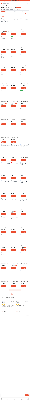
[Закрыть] (29, 0)
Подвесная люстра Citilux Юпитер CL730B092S (14, 281)
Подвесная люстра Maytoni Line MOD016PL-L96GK (14, 65)
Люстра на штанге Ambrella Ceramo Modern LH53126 (24, 101)
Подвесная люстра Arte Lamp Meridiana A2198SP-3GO (14, 120)
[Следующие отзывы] (28, 314)
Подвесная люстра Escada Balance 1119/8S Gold (5, 245)
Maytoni (8, 49)
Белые (6, 11)
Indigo (28, 175)
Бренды (18, 9)
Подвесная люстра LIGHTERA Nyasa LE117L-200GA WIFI (24, 209)
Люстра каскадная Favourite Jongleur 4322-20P (5, 155)
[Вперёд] (19, 294)
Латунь (16, 11)
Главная (2, 5)
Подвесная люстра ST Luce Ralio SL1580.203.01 (14, 209)
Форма (4, 9)
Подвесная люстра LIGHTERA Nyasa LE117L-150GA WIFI (14, 227)
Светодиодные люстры (12, 5)
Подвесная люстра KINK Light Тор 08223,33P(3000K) (15, 137)
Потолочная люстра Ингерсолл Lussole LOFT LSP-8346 (4, 83)
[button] (3, 16)
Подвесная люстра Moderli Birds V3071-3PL (24, 245)
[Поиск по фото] (27, 3)
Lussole (18, 157)
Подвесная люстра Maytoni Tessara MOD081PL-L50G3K (24, 29)
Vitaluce (18, 193)
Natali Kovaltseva (7, 31)
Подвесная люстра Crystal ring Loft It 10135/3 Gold (24, 83)
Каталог (4, 5)
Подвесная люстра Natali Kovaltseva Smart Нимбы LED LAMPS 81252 (24, 155)
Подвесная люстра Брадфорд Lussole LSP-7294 (5, 173)
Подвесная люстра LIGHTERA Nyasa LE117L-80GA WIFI (24, 191)
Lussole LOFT (7, 85)
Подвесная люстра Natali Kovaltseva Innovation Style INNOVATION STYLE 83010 (5, 102)
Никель (27, 11)
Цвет (1, 9)
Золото (2, 11)
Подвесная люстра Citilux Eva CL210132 (4, 281)
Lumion (18, 175)
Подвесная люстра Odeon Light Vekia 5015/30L (24, 227)
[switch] (25, 13)
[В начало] (8, 294)
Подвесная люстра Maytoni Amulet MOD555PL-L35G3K (24, 47)
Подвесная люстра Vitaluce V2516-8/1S (14, 191)
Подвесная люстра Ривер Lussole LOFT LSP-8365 (14, 29)
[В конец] (21, 294)
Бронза (20, 11)
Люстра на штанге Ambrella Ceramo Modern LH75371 (14, 47)
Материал (7, 9)
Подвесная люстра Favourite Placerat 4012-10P (5, 137)
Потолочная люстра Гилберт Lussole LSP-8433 (15, 155)
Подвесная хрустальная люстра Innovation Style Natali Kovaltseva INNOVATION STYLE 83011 (4, 29)
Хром (9, 11)
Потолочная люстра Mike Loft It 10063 (25, 65)
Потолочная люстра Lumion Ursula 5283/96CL (5, 191)
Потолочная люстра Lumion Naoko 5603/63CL (14, 173)
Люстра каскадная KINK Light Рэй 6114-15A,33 (4, 227)
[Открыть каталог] (1, 3)
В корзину (3, 52)
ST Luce (18, 211)
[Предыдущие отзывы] (26, 314)
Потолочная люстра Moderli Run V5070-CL (14, 263)
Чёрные (13, 11)
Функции (15, 9)
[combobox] (16, 3)
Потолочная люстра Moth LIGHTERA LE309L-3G (4, 209)
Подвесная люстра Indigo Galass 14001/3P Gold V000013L (4, 263)
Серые (23, 11)
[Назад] (10, 294)
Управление (11, 9)
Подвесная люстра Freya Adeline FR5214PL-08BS (24, 119)
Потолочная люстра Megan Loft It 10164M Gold (14, 101)
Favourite (8, 157)
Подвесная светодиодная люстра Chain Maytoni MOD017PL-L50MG (4, 47)
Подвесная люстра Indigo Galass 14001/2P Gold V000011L (24, 281)
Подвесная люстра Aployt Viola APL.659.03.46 (24, 263)
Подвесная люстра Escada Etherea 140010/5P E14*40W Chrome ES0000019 (5, 65)
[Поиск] (28, 3)
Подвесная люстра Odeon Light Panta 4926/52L (14, 245)
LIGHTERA (27, 193)
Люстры (7, 5)
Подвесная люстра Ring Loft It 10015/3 (15, 83)
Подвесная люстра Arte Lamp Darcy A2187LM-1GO (4, 119)
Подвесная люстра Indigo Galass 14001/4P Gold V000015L (24, 173)
